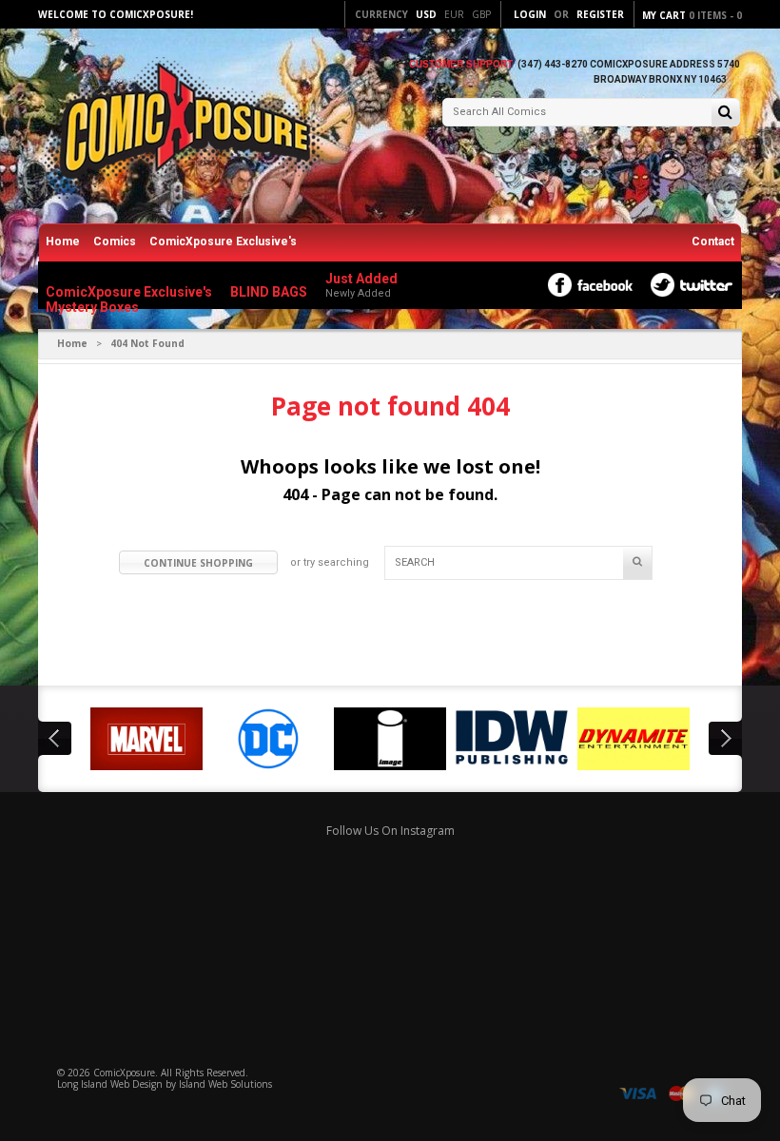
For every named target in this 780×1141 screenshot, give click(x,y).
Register (600, 14)
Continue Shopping (198, 563)
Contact (713, 241)
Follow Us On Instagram (390, 830)
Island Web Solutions (225, 1084)
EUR (454, 14)
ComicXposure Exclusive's (223, 241)
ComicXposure (124, 1072)
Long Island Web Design (110, 1084)
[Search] (725, 113)
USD (426, 14)
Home (63, 241)
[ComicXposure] (180, 128)
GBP (481, 14)
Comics (114, 241)
